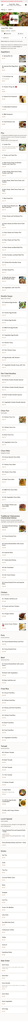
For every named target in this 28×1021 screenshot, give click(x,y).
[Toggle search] (25, 37)
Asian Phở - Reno (14, 4)
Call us (21, 33)
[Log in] (25, 5)
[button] (26, 1)
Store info (8, 33)
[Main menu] (2, 5)
